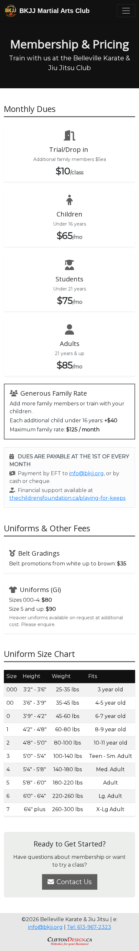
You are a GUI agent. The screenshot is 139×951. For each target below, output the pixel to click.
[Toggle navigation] (126, 10)
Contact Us (74, 882)
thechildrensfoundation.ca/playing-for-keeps (67, 498)
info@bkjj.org (86, 473)
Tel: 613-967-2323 (89, 927)
